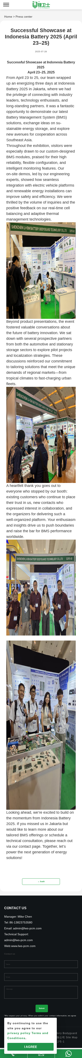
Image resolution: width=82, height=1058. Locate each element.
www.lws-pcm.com (23, 946)
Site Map (72, 1037)
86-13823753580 (20, 922)
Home (8, 16)
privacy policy (18, 1033)
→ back (41, 881)
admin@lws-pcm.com (27, 928)
